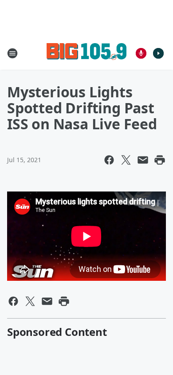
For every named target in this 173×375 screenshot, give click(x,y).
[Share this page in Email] (143, 160)
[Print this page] (159, 160)
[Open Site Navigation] (12, 53)
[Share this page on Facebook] (109, 160)
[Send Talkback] (141, 53)
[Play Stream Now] (158, 53)
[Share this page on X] (126, 160)
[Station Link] (86, 53)
